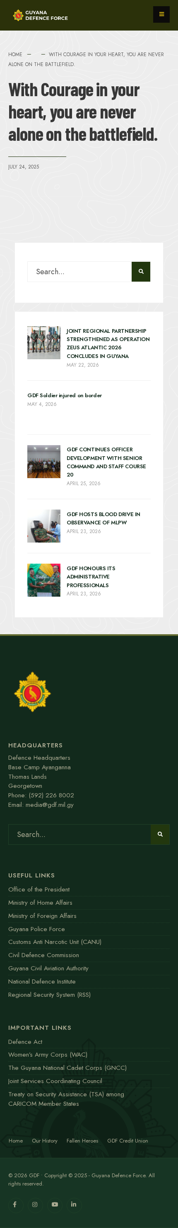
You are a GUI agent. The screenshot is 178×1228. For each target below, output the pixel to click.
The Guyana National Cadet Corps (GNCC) (67, 1067)
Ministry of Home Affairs (40, 902)
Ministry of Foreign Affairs (42, 915)
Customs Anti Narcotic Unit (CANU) (54, 941)
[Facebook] (16, 1205)
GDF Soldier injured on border (64, 396)
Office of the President (39, 889)
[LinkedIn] (74, 1205)
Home (15, 54)
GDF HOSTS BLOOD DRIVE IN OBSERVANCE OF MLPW (103, 518)
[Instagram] (35, 1205)
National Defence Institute (42, 981)
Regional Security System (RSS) (49, 994)
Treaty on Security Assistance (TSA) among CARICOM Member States (66, 1099)
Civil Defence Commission (43, 955)
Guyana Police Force (36, 929)
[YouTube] (55, 1205)
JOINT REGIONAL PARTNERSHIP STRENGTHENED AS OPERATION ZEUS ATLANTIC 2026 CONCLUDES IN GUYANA (108, 343)
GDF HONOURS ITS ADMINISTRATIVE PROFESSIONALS (91, 576)
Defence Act (25, 1041)
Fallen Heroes (82, 1141)
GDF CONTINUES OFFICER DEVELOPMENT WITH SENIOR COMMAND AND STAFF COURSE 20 (106, 462)
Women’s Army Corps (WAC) (47, 1054)
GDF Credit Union (127, 1141)
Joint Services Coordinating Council (55, 1081)
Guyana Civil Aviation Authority (48, 968)
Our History (45, 1141)
